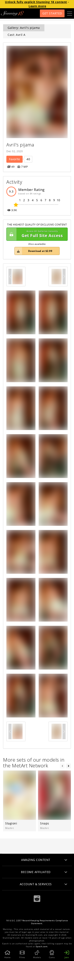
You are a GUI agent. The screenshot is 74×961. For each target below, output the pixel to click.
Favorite (14, 159)
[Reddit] (37, 898)
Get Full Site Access (42, 234)
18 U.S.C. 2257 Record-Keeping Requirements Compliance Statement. (37, 922)
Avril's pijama (20, 144)
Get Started (52, 13)
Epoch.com (41, 946)
